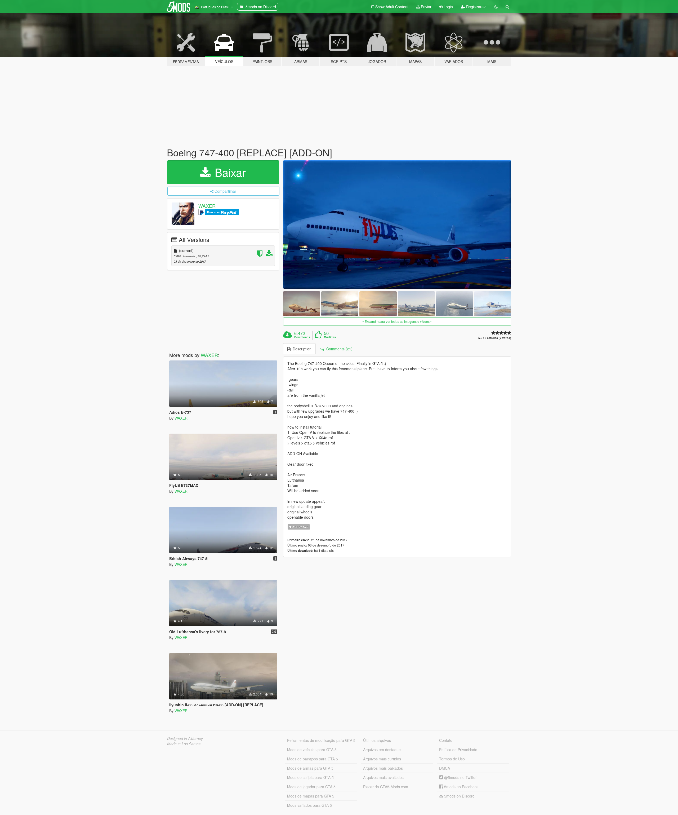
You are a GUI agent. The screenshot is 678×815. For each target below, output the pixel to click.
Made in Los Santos (183, 743)
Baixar (229, 172)
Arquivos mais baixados (383, 768)
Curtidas (330, 337)
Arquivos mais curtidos (382, 758)
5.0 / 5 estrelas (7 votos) (494, 337)
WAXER (207, 205)
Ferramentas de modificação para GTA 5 (321, 740)
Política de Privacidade (458, 749)
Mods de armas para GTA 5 (310, 768)
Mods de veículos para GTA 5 (312, 749)
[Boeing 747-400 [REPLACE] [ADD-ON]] (397, 224)
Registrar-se (476, 6)
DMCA (444, 768)
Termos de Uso (452, 758)
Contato (445, 740)
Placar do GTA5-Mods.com (385, 786)
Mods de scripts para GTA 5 (310, 777)
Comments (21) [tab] (338, 348)
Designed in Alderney (185, 738)
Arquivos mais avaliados (383, 777)
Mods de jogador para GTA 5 (311, 786)
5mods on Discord (459, 796)
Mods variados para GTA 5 (309, 805)
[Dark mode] (496, 6)
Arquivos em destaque (382, 749)
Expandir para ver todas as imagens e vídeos (397, 321)
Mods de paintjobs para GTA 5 (312, 758)
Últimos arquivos (377, 740)
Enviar (425, 6)
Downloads (302, 337)
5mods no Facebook (461, 786)
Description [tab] (301, 348)
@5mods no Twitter (460, 777)
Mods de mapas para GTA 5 (310, 796)
